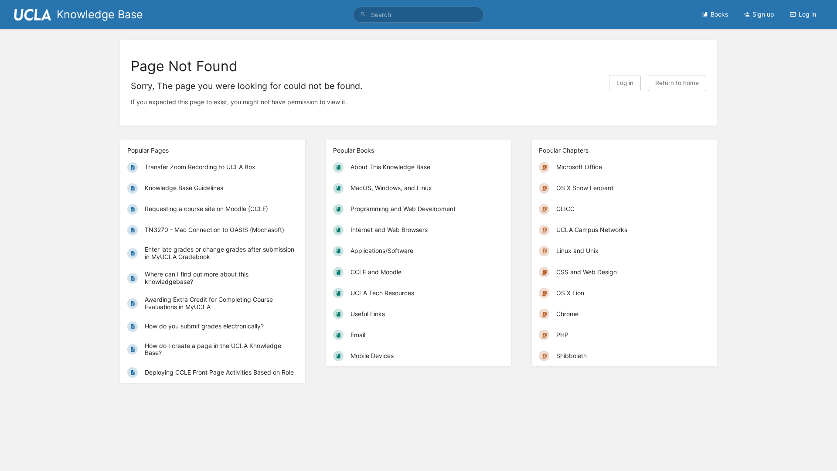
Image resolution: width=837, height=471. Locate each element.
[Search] (363, 14)
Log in (807, 14)
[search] (418, 15)
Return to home (677, 82)
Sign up (763, 14)
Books (719, 14)
